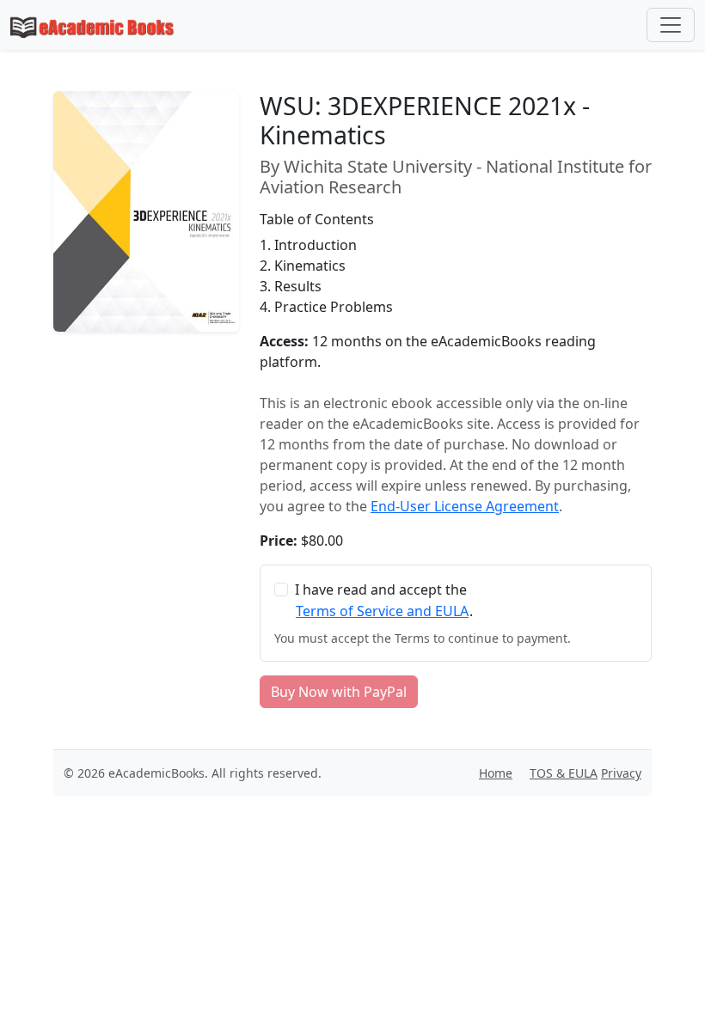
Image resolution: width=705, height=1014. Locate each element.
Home (495, 773)
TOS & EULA (564, 773)
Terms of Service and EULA (382, 611)
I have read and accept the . (384, 600)
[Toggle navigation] (671, 25)
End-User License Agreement (465, 506)
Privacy (621, 773)
